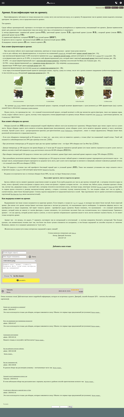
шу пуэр (16, 73)
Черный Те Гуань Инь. (51, 170)
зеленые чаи (100, 114)
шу (74, 203)
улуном (32, 150)
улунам (109, 56)
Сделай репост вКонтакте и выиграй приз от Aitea (21, 390)
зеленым (100, 56)
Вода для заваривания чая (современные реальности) (22, 321)
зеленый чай (62, 53)
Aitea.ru (73, 233)
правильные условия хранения (32, 108)
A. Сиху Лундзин (18, 87)
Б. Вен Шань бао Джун (50, 87)
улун (30, 63)
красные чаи (10, 117)
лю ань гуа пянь (103, 187)
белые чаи (114, 187)
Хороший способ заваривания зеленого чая (18, 376)
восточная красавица (75, 63)
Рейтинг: (113, 7)
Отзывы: (104, 7)
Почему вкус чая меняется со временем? (17, 307)
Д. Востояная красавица (18, 101)
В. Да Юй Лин (80, 87)
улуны (51, 56)
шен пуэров (18, 105)
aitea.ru (52, 3)
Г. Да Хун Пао (108, 87)
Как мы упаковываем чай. (12, 363)
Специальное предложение (12, 335)
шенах (80, 203)
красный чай (36, 68)
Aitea (19, 170)
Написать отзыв (94, 7)
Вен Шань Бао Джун (18, 194)
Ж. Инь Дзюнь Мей (80, 101)
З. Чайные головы (108, 101)
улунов (63, 130)
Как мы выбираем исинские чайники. (16, 349)
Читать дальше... (97, 312)
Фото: (120, 7)
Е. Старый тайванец (50, 101)
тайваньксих (71, 130)
